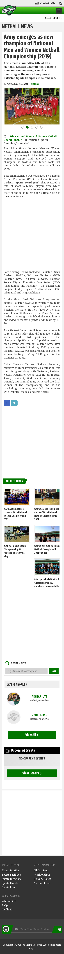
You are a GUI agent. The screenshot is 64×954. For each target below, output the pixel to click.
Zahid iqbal (39, 715)
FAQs (5, 905)
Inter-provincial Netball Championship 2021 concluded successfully (46, 583)
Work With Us (42, 874)
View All (30, 735)
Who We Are (9, 901)
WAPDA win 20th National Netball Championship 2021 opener (46, 549)
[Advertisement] (32, 235)
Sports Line (8, 887)
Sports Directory (11, 878)
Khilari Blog (41, 870)
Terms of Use (42, 883)
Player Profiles (10, 870)
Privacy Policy (42, 878)
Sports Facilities (11, 874)
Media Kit (7, 909)
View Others (30, 773)
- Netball (34, 83)
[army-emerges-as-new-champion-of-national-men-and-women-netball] (7, 403)
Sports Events (10, 883)
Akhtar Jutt (39, 696)
